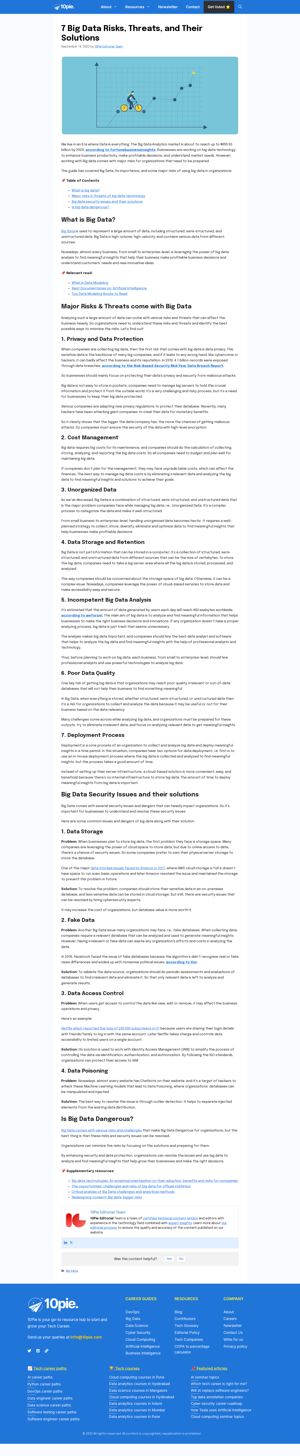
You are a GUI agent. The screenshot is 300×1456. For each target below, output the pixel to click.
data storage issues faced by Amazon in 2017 (128, 868)
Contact (193, 7)
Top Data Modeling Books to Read (99, 294)
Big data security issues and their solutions (107, 202)
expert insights (180, 1223)
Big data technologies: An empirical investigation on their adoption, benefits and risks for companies (155, 1181)
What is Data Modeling (90, 283)
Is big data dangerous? (90, 207)
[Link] (46, 1351)
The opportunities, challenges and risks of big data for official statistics (131, 1186)
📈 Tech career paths (47, 1368)
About (106, 7)
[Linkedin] (65, 1243)
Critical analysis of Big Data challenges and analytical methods (123, 1192)
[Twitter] (71, 1243)
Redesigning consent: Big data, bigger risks (107, 1197)
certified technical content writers (170, 1218)
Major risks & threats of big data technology (108, 196)
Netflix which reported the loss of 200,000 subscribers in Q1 (110, 1028)
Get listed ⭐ (219, 7)
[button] (240, 7)
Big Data (68, 231)
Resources (134, 7)
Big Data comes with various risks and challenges (101, 1130)
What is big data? (86, 190)
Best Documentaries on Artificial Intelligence (109, 288)
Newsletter (168, 7)
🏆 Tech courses (124, 1368)
